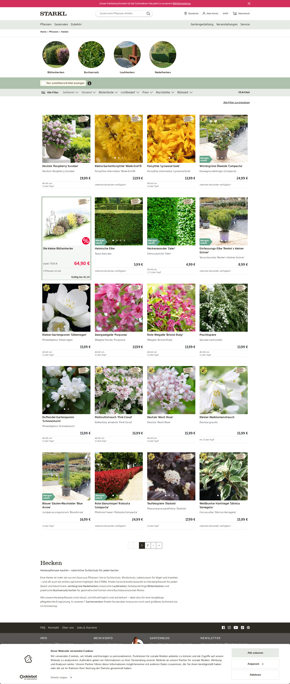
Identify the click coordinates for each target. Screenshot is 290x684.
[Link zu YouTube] (236, 627)
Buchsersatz (91, 72)
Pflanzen (46, 24)
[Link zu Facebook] (223, 627)
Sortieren (69, 92)
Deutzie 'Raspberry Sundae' (60, 166)
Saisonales (61, 24)
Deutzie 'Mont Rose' (160, 417)
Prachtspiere (208, 334)
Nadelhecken (163, 72)
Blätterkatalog (182, 3)
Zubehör (76, 24)
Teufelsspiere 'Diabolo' (161, 503)
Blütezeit (182, 92)
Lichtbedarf (128, 92)
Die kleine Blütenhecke (58, 248)
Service (245, 24)
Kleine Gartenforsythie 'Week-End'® (118, 166)
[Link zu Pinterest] (248, 627)
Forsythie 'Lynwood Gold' (163, 166)
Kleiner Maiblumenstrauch (217, 417)
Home (43, 31)
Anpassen (253, 663)
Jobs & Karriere (87, 627)
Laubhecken (127, 72)
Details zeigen (59, 677)
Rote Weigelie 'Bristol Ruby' (165, 334)
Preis (145, 92)
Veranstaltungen (227, 24)
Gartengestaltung (202, 24)
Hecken (64, 31)
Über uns (68, 627)
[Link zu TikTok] (242, 627)
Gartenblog (160, 638)
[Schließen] (249, 4)
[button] (51, 92)
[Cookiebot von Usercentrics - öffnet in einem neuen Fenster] (28, 677)
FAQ (42, 627)
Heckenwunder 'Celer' (161, 248)
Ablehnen (255, 674)
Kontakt (53, 627)
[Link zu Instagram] (229, 627)
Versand (86, 92)
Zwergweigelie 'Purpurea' (111, 334)
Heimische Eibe (105, 248)
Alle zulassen (255, 652)
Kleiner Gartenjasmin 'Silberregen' (64, 334)
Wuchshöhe (163, 92)
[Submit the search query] (148, 14)
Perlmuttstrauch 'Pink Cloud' (113, 417)
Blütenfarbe (106, 92)
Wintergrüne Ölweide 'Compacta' (221, 166)
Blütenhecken (55, 72)
